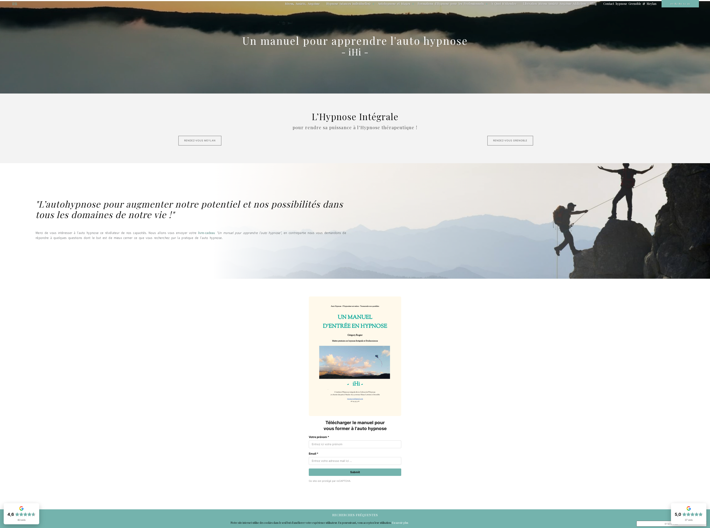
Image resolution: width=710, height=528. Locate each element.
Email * (313, 453)
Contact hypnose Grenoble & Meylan (629, 4)
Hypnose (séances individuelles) (348, 4)
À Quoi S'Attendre (503, 4)
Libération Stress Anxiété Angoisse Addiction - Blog (560, 4)
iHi (14, 3)
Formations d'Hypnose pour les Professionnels (451, 4)
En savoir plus (400, 522)
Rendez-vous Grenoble (510, 140)
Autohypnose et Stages (394, 4)
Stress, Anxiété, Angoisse (302, 4)
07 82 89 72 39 (680, 3)
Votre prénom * (319, 437)
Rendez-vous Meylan (200, 140)
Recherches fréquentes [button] (355, 515)
